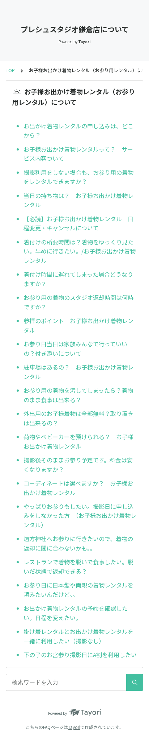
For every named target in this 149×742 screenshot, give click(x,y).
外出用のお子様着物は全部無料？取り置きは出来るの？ (78, 418)
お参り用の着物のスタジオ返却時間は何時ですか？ (78, 302)
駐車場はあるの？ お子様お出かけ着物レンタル (78, 372)
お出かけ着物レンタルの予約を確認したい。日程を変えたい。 (76, 613)
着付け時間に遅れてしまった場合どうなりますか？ (78, 279)
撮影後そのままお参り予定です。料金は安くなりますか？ (78, 464)
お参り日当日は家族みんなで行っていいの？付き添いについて (75, 348)
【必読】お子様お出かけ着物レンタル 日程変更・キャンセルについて (78, 223)
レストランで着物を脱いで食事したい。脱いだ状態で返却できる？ (78, 566)
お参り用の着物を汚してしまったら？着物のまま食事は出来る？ (78, 395)
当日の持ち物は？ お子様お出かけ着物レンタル (78, 200)
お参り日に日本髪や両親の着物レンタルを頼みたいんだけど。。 (78, 590)
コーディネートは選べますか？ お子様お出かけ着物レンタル (78, 488)
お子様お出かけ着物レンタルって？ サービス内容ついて (78, 154)
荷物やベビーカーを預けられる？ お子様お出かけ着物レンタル (78, 441)
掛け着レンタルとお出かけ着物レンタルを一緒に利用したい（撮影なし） (78, 636)
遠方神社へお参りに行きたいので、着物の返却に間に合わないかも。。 (78, 543)
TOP (10, 70)
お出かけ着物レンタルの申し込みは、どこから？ (78, 130)
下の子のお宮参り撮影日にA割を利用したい (80, 654)
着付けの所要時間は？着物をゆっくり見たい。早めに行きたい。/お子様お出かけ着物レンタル (80, 251)
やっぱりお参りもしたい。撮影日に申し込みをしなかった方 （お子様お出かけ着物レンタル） (80, 515)
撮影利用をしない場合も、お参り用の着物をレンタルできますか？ (78, 177)
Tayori (74, 727)
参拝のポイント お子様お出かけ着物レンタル (78, 325)
